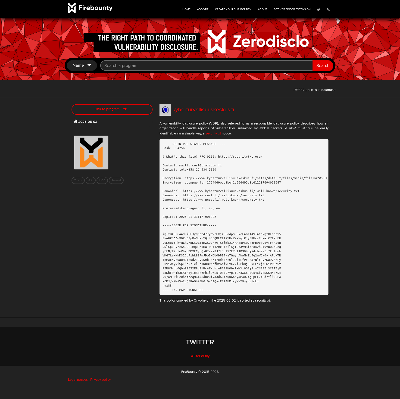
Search (322, 65)
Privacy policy (100, 380)
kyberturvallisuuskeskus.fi (203, 109)
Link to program (108, 109)
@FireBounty (200, 356)
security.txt (213, 133)
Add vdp (203, 9)
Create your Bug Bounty (233, 9)
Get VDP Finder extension (292, 9)
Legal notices (78, 380)
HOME (186, 9)
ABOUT (262, 9)
